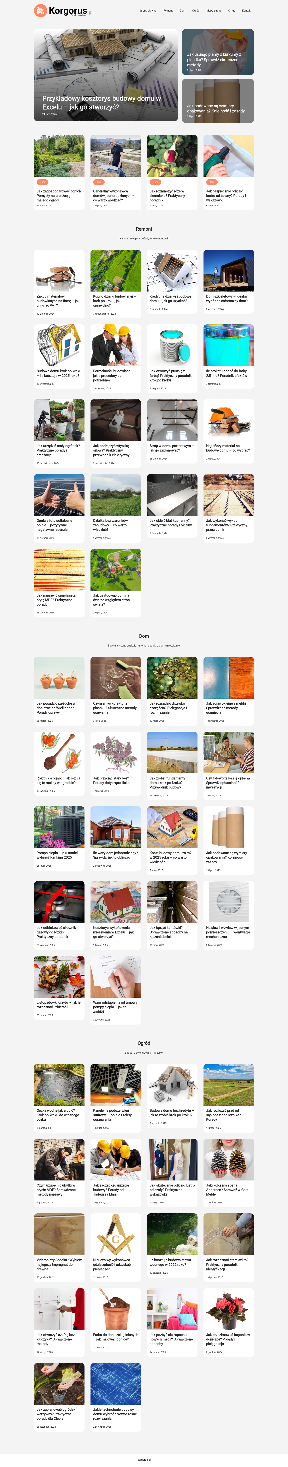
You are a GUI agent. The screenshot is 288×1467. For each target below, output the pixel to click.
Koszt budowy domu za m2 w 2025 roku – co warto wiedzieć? (171, 857)
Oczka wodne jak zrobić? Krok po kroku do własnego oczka (58, 1115)
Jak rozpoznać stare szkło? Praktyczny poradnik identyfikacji (227, 1264)
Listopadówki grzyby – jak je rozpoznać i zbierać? (58, 1004)
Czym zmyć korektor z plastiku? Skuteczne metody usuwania (115, 708)
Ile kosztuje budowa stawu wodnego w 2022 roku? (170, 1262)
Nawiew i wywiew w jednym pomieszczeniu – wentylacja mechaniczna (228, 932)
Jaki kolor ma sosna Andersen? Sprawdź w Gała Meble (227, 1190)
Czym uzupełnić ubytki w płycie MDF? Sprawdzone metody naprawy (56, 1190)
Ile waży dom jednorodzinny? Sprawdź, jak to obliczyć (115, 855)
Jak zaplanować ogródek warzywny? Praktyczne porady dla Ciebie (56, 1414)
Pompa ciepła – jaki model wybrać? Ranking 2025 (57, 855)
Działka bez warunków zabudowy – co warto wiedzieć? (110, 525)
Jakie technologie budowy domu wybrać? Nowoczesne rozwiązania (115, 1414)
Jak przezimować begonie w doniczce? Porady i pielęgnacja (228, 1339)
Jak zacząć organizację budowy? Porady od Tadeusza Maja (111, 1190)
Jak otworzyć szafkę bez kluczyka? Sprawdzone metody (56, 1339)
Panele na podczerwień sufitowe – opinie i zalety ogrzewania (112, 1115)
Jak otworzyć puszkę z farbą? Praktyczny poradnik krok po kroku (171, 375)
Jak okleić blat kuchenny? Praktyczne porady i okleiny (171, 523)
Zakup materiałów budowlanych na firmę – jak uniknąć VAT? (58, 301)
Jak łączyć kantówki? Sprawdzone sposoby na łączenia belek (169, 932)
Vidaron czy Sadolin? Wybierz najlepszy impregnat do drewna (59, 1264)
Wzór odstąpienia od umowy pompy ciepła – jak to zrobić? (115, 1007)
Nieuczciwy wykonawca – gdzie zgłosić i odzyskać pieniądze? (113, 1264)
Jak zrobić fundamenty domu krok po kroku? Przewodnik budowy (167, 782)
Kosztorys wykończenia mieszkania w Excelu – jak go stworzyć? (113, 932)
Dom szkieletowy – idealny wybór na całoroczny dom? (227, 298)
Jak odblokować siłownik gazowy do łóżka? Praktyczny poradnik (56, 932)
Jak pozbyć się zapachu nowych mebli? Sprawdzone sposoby (171, 1339)
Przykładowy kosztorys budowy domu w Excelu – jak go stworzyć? (101, 103)
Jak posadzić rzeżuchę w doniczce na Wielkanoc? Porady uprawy (56, 708)
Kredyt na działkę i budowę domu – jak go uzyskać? (170, 298)
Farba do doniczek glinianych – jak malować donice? (115, 1337)
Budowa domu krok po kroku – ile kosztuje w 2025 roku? (59, 373)
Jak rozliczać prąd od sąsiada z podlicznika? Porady (223, 1115)
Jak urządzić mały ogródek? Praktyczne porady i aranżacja (58, 450)
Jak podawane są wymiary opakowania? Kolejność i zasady (216, 108)
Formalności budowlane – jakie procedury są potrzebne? (113, 375)
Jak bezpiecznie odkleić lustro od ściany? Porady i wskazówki (226, 195)
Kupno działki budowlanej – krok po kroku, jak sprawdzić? (114, 301)
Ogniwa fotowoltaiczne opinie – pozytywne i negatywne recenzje (54, 525)
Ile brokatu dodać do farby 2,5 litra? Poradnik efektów (226, 373)
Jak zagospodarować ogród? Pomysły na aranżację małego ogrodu (59, 195)
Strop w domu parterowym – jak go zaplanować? (172, 448)
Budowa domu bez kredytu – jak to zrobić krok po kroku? (172, 1113)
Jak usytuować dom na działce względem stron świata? (111, 600)
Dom (42, 182)
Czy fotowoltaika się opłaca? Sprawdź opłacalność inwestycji (228, 782)
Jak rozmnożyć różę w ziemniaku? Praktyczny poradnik (167, 195)
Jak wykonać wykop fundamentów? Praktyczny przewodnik (226, 525)
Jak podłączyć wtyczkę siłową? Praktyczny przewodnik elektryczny (111, 450)
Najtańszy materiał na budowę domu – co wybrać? (228, 448)
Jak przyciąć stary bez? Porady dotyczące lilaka (111, 780)
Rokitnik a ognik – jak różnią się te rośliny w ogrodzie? (58, 780)
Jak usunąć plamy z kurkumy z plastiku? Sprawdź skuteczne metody (214, 59)
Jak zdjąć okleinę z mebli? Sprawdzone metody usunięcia (226, 708)
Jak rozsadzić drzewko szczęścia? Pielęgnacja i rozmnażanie (168, 708)
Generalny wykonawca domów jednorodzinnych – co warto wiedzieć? (114, 195)
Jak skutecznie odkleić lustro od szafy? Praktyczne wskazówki (172, 1190)
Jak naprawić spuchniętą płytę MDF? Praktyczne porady (56, 600)
